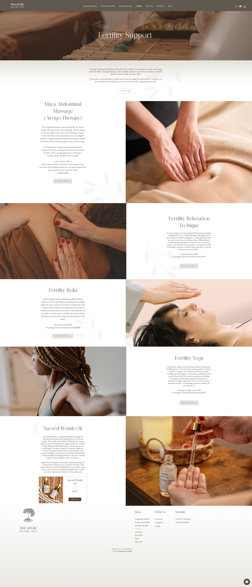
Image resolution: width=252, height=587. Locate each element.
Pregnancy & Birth (142, 519)
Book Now (139, 535)
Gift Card (138, 542)
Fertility (138, 529)
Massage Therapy (141, 526)
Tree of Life (17, 4)
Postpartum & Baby (142, 522)
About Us (138, 532)
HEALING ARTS (17, 7)
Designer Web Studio (125, 551)
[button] (244, 6)
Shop (137, 539)
